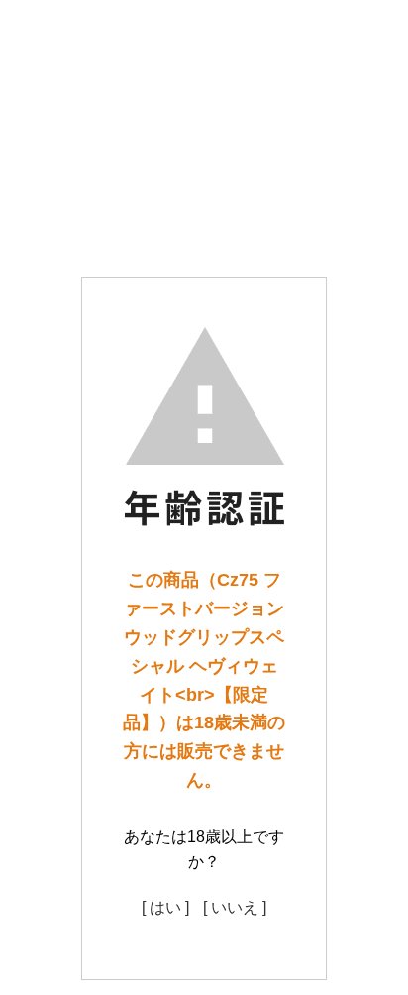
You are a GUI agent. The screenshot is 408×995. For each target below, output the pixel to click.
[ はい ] (165, 907)
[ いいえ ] (234, 907)
